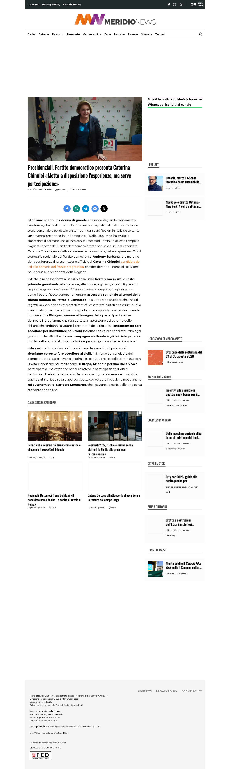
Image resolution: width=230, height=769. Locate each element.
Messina (119, 34)
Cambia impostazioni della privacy (48, 742)
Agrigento (73, 34)
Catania (44, 34)
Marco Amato (175, 362)
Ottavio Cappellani (178, 573)
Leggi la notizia (173, 188)
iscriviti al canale (178, 104)
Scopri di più (76, 705)
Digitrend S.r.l (61, 733)
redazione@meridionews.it (49, 714)
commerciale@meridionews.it (65, 726)
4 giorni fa (100, 457)
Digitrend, (32, 457)
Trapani (160, 34)
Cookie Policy (72, 4)
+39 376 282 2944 (48, 720)
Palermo (57, 34)
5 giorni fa (100, 508)
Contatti (33, 4)
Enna (107, 34)
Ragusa (133, 34)
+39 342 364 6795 (51, 717)
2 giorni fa (41, 457)
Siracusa (146, 34)
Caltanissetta (92, 34)
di (167, 362)
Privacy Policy (51, 4)
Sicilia (31, 34)
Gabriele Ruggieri (52, 189)
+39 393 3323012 (91, 726)
